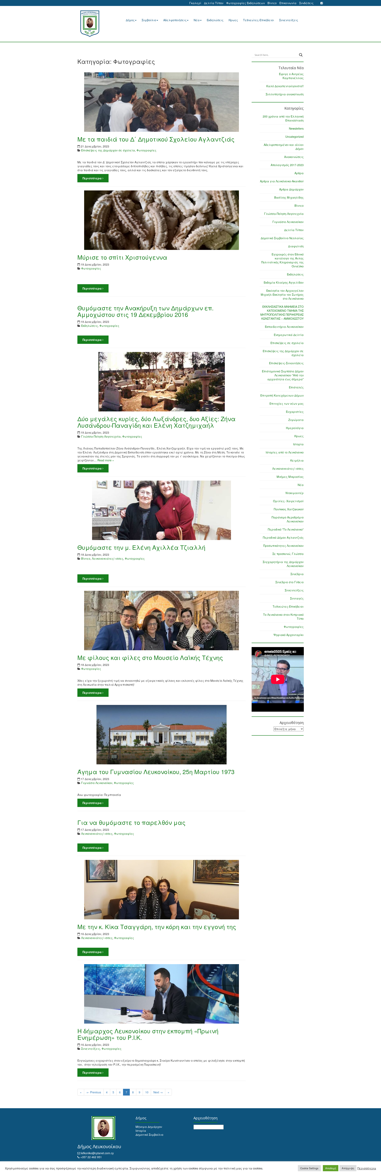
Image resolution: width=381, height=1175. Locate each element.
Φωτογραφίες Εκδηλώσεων (245, 3)
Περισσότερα (92, 178)
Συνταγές (297, 598)
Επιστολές (296, 387)
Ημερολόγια (295, 428)
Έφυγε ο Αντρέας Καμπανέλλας (291, 76)
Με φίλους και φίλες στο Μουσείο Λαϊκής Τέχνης (150, 657)
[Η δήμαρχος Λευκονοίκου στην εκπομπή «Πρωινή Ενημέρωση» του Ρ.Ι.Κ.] (161, 994)
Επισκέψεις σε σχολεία (287, 343)
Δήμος (130, 20)
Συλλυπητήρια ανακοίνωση (285, 94)
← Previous (94, 1092)
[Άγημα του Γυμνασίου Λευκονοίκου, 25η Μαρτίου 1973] (161, 734)
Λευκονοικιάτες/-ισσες (107, 558)
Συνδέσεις (306, 3)
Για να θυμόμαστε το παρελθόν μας (131, 822)
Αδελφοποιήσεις (175, 20)
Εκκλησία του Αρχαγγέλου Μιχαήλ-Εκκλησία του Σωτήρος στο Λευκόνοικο (282, 294)
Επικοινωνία (287, 3)
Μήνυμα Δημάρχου (149, 1127)
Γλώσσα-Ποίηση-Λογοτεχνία (101, 436)
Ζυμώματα (296, 420)
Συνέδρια (297, 574)
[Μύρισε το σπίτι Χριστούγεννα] (161, 220)
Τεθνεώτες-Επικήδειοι (258, 20)
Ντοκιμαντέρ (295, 493)
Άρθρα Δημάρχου (291, 189)
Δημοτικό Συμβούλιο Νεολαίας (282, 238)
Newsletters (296, 128)
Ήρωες (233, 20)
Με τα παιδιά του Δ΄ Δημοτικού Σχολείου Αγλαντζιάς (156, 139)
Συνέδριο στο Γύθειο (289, 582)
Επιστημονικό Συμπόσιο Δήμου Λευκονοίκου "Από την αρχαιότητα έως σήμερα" (283, 375)
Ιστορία (298, 444)
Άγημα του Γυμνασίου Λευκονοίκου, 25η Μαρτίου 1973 (156, 771)
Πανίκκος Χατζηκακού (289, 509)
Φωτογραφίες (146, 150)
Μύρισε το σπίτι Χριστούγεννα (122, 257)
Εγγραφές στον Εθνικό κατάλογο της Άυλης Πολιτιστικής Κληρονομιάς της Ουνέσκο (282, 260)
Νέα (197, 20)
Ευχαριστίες (295, 412)
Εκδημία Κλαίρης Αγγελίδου (284, 282)
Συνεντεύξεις (288, 20)
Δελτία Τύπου (213, 3)
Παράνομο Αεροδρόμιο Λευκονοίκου (288, 519)
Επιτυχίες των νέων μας (286, 403)
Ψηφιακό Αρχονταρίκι (288, 635)
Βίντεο (272, 3)
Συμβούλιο (149, 20)
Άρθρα (299, 173)
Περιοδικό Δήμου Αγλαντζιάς (283, 537)
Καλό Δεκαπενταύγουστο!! (285, 86)
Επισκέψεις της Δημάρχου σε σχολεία (108, 150)
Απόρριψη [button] (348, 1168)
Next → (158, 1092)
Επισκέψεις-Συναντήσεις (286, 363)
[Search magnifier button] (301, 55)
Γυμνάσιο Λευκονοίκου (96, 783)
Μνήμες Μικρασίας (290, 477)
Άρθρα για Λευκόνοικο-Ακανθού (282, 181)
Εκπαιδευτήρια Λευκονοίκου (284, 327)
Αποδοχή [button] (330, 1168)
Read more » (105, 460)
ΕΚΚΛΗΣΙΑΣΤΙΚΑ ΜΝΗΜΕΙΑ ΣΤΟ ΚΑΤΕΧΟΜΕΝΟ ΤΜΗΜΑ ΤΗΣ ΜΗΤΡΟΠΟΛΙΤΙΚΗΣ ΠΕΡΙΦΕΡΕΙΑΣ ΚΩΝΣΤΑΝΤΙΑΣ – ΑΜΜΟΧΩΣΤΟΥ (282, 312)
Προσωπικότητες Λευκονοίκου (283, 546)
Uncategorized (294, 137)
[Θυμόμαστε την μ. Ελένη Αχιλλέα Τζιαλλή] (161, 510)
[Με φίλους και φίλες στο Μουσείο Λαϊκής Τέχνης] (161, 620)
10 (146, 1092)
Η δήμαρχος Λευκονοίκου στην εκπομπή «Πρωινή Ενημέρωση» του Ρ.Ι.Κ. (147, 1034)
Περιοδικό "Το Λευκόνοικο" (286, 529)
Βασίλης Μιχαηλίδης (289, 197)
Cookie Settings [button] (309, 1168)
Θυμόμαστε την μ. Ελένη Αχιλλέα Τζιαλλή (141, 547)
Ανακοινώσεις (294, 157)
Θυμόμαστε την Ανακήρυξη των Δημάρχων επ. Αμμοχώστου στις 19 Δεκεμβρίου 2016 (145, 311)
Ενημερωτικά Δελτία (289, 335)
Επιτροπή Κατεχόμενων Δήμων (282, 395)
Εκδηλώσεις (215, 20)
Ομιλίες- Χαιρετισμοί (288, 501)
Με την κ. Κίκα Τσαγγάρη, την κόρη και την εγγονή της (156, 926)
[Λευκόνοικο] (94, 24)
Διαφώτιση (296, 246)
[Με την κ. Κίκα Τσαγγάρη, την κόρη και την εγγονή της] (161, 889)
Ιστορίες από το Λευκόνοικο (285, 452)
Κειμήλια (297, 460)
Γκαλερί (195, 3)
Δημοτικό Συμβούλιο (149, 1135)
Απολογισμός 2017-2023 (287, 165)
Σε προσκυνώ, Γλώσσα (288, 554)
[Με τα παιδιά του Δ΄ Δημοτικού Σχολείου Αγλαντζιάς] (161, 102)
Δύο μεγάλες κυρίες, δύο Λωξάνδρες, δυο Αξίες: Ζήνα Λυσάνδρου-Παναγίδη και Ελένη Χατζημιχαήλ (156, 421)
